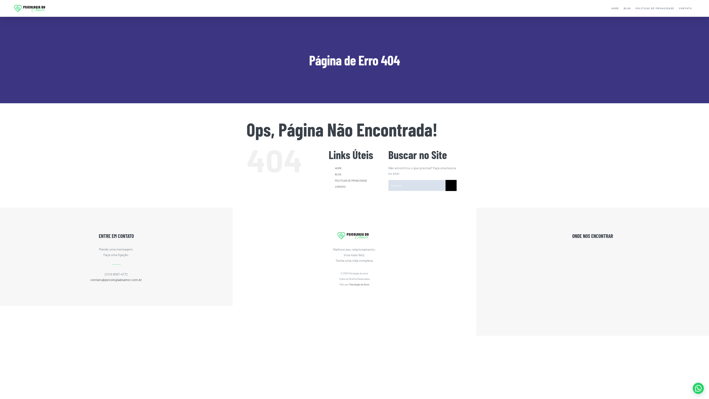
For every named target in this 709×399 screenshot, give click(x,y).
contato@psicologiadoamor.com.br (116, 280)
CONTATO (340, 186)
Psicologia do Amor (359, 284)
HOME (338, 168)
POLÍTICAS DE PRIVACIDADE (351, 180)
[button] (698, 388)
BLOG (338, 174)
